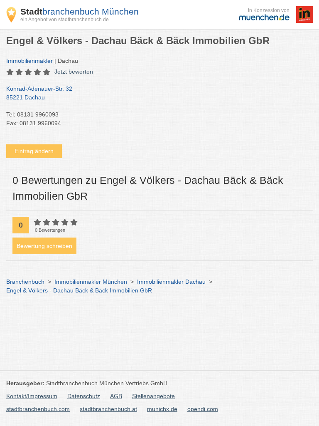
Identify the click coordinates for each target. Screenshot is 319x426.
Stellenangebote (153, 396)
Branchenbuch (25, 281)
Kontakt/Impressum (31, 396)
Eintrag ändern (34, 151)
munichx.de (162, 409)
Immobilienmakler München (90, 281)
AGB (116, 396)
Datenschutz (83, 396)
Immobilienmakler (29, 60)
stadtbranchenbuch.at (108, 409)
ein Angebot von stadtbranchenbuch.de (64, 19)
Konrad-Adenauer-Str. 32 (39, 93)
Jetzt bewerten (73, 71)
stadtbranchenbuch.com (38, 409)
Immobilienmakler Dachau (171, 281)
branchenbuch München (79, 11)
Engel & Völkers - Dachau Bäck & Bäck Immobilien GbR (79, 290)
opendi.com (202, 409)
